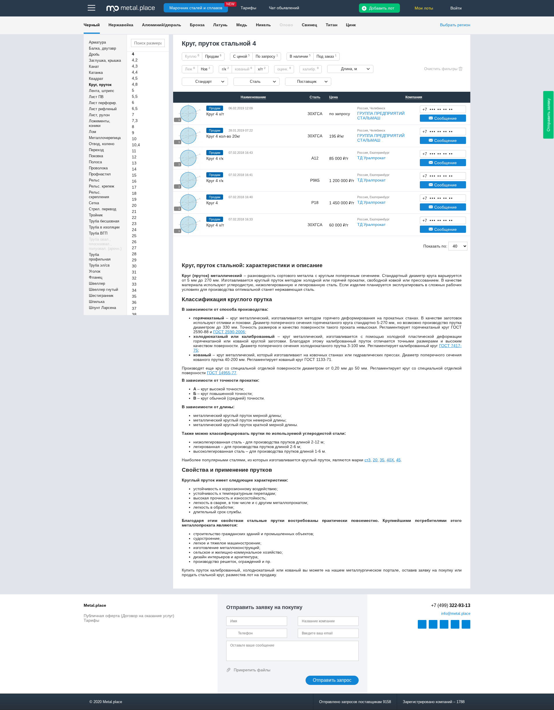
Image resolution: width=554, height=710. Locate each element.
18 (134, 193)
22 (134, 217)
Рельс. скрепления (99, 194)
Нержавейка (120, 25)
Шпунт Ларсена (102, 308)
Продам (213, 56)
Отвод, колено (101, 144)
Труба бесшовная (104, 221)
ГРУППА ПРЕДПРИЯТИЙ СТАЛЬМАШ (381, 115)
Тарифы (91, 620)
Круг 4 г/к (214, 158)
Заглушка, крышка (105, 60)
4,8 (135, 84)
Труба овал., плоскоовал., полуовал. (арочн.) (105, 244)
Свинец (309, 25)
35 (134, 296)
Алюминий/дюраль (161, 25)
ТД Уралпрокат (371, 158)
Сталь (255, 81)
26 (134, 241)
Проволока (98, 168)
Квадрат (96, 78)
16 (134, 181)
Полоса (95, 162)
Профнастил (100, 174)
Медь (241, 25)
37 (134, 308)
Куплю (192, 56)
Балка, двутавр (102, 48)
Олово (286, 25)
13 (134, 163)
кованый (243, 69)
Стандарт (203, 81)
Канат (94, 66)
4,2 (135, 60)
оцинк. (284, 69)
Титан (331, 25)
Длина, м (349, 69)
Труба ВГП (98, 233)
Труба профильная (100, 256)
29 (134, 260)
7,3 (135, 120)
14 (134, 169)
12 (134, 157)
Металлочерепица (105, 138)
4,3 (135, 66)
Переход (96, 150)
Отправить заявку (548, 115)
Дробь (94, 54)
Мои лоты (424, 8)
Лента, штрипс (101, 91)
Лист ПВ (96, 97)
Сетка (94, 203)
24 (134, 229)
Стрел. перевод (102, 209)
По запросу (267, 56)
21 (134, 211)
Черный (92, 25)
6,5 (135, 108)
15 (134, 175)
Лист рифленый (103, 109)
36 (134, 302)
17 (134, 187)
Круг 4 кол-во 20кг (223, 136)
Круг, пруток (100, 85)
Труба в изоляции (104, 227)
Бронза (197, 25)
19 (134, 199)
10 (134, 138)
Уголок (94, 271)
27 (134, 248)
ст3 (367, 460)
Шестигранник (101, 295)
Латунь (220, 25)
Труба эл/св (99, 265)
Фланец (95, 277)
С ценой (241, 56)
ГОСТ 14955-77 (221, 372)
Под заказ (326, 56)
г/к (225, 69)
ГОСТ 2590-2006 (229, 331)
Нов (205, 69)
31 (134, 272)
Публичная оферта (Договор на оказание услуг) (129, 615)
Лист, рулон (99, 115)
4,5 (135, 78)
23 (134, 223)
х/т (261, 69)
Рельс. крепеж (101, 186)
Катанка (96, 72)
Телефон (443, 109)
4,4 (135, 72)
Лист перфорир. (103, 103)
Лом (92, 132)
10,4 (136, 145)
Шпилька (96, 301)
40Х (390, 460)
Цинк (351, 25)
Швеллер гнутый (103, 289)
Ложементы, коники (99, 123)
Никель (263, 25)
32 (134, 278)
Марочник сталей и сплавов (195, 7)
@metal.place (455, 613)
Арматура (97, 42)
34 (134, 290)
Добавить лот (381, 8)
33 (134, 284)
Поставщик (307, 81)
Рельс (94, 180)
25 (134, 235)
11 (134, 151)
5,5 (135, 96)
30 (134, 266)
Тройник (96, 215)
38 (134, 314)
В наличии (300, 56)
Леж (190, 69)
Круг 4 (212, 203)
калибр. (311, 69)
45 (398, 460)
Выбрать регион (455, 25)
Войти (456, 8)
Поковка (96, 156)
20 (134, 205)
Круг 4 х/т (215, 114)
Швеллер (97, 283)
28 (134, 254)
